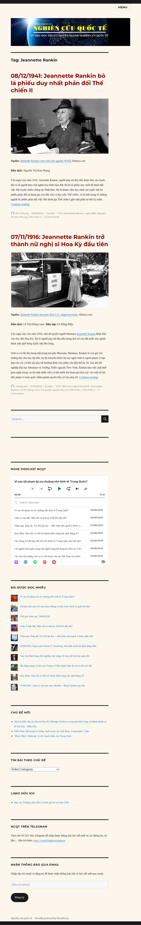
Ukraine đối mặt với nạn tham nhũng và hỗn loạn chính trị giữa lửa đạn (55, 606)
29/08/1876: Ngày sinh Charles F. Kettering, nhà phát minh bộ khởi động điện (58, 646)
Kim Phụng (22, 213)
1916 (64, 386)
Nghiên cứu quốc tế (21, 918)
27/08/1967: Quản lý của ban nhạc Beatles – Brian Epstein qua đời (52, 685)
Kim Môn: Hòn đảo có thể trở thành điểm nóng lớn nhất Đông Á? (46, 533)
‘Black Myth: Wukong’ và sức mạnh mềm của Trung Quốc (43, 736)
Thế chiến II (35, 217)
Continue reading (20, 204)
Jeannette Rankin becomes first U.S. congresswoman (49, 314)
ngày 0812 (90, 213)
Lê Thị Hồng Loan (30, 389)
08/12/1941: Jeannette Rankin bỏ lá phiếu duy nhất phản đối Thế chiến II (58, 83)
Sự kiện (51, 213)
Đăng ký (19, 897)
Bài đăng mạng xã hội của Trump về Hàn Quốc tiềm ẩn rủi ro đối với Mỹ (56, 666)
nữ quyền (46, 389)
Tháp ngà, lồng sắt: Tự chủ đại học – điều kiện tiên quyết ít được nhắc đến (50, 525)
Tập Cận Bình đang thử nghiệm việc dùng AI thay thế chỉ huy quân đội (55, 656)
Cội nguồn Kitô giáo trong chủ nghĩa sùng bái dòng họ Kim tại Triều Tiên (50, 549)
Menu (123, 7)
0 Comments (52, 217)
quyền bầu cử (60, 389)
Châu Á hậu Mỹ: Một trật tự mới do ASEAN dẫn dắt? (40, 518)
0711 (58, 386)
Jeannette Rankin (74, 213)
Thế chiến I (75, 389)
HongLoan (22, 386)
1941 (60, 213)
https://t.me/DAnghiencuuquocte (49, 840)
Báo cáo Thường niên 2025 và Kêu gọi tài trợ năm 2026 (41, 802)
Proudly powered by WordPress (52, 918)
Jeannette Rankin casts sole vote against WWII (45, 160)
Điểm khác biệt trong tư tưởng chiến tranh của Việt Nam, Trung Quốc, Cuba (51, 731)
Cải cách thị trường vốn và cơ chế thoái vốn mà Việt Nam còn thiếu (47, 556)
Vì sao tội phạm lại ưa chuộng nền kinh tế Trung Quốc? (41, 510)
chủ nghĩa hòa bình (78, 386)
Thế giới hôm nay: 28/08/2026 (35, 616)
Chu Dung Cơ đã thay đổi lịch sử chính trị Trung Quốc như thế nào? (47, 541)
